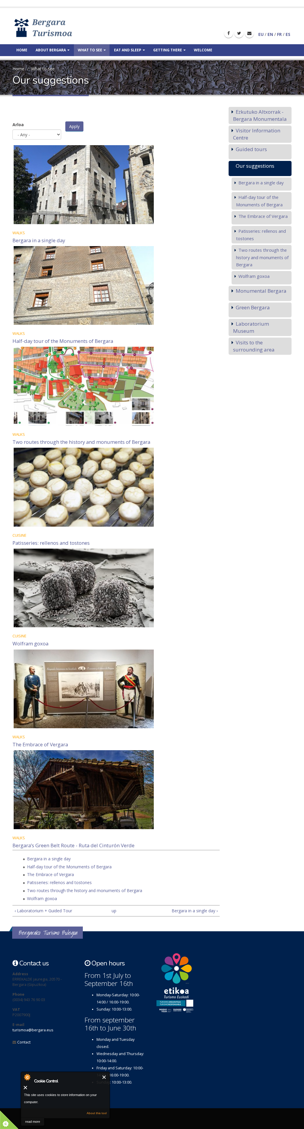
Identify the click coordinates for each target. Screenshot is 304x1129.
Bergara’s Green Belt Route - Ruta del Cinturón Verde (73, 845)
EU (261, 34)
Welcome (203, 50)
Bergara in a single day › (194, 910)
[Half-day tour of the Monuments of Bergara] (116, 285)
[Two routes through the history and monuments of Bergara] (116, 386)
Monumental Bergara (261, 290)
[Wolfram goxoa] (116, 588)
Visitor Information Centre (256, 134)
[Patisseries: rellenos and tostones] (116, 487)
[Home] (51, 27)
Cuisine (19, 535)
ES (288, 34)
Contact (24, 1042)
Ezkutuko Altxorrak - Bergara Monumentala (260, 115)
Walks (18, 232)
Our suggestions (255, 165)
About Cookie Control (27, 1077)
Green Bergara (253, 307)
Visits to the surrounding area (254, 346)
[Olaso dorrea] (116, 184)
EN (270, 34)
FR (279, 34)
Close (104, 1077)
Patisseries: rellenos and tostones (51, 542)
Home (21, 50)
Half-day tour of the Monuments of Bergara (62, 341)
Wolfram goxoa (30, 643)
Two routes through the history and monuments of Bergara (81, 441)
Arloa (18, 124)
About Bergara (51, 50)
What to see (90, 50)
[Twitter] (239, 33)
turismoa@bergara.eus (32, 1030)
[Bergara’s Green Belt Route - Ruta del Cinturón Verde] (116, 789)
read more (32, 1121)
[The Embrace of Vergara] (116, 689)
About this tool (97, 1113)
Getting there (167, 50)
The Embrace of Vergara (40, 744)
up (114, 910)
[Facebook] (228, 33)
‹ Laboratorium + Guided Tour (43, 910)
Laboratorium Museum (251, 327)
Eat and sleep (127, 50)
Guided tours (251, 149)
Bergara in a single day (38, 240)
